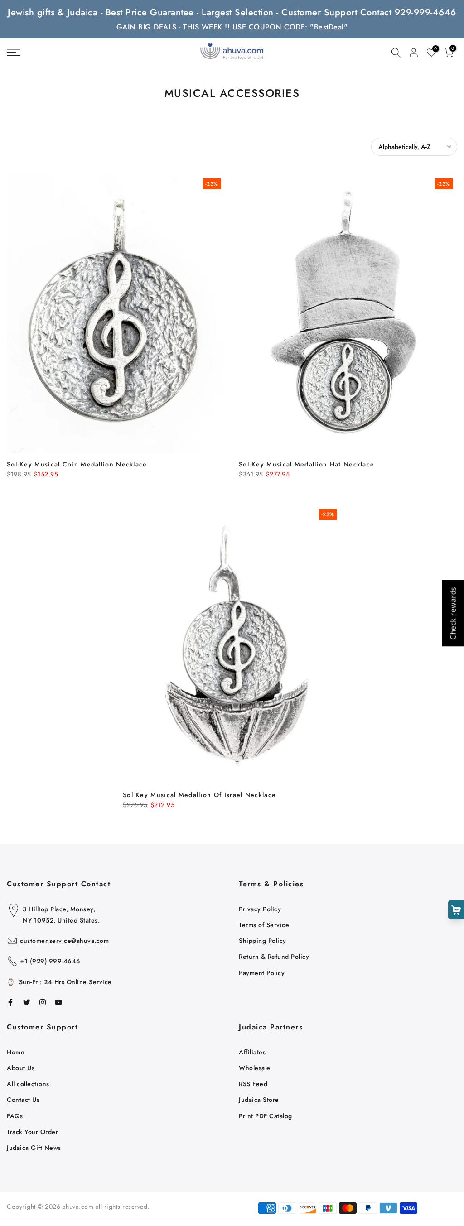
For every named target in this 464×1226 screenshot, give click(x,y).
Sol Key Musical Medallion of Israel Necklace (199, 794)
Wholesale (255, 1067)
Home (15, 1052)
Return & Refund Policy (274, 956)
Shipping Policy (262, 940)
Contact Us (23, 1099)
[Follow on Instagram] (42, 1002)
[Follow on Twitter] (26, 1002)
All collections (28, 1083)
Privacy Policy (260, 908)
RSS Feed (253, 1083)
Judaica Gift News (34, 1147)
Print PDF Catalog (265, 1115)
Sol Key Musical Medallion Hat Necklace (306, 464)
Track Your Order (32, 1131)
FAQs (15, 1115)
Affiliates (252, 1052)
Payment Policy (262, 972)
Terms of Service (264, 924)
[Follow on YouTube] (58, 1002)
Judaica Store (259, 1099)
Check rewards (453, 613)
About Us (20, 1067)
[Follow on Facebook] (10, 1002)
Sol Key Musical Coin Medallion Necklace (77, 464)
